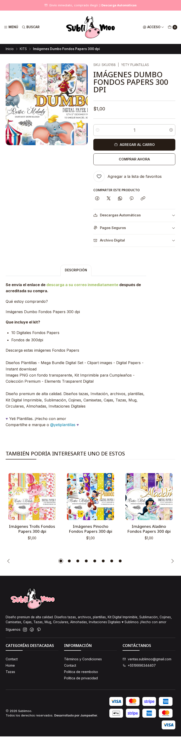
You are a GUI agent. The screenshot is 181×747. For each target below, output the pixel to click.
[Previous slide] (9, 561)
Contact (12, 659)
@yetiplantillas (62, 424)
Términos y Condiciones (83, 659)
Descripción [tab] (76, 270)
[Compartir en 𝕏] (109, 199)
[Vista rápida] (47, 495)
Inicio (10, 49)
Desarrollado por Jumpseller (75, 715)
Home (10, 665)
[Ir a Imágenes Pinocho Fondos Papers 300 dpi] (90, 496)
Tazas (10, 672)
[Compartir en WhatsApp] (120, 199)
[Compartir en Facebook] (97, 199)
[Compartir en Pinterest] (132, 199)
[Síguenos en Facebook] (31, 629)
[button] (61, 561)
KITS (23, 49)
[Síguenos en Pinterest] (38, 629)
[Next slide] (171, 561)
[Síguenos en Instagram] (25, 629)
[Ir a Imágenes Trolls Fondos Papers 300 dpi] (32, 496)
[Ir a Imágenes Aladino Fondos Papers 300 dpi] (149, 496)
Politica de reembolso (81, 672)
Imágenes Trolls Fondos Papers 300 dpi (32, 529)
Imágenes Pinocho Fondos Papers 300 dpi (90, 529)
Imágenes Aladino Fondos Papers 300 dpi (149, 529)
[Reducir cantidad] (98, 130)
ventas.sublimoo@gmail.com (149, 659)
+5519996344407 (142, 665)
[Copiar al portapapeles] (143, 199)
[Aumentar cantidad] (171, 130)
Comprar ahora (134, 159)
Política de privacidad (81, 678)
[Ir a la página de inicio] (90, 27)
